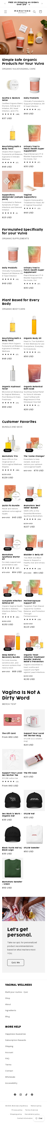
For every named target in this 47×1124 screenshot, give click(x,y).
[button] (5, 12)
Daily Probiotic (31, 98)
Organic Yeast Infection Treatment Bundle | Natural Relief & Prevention (34, 658)
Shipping (9, 1046)
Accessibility (11, 1083)
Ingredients (10, 1010)
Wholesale (10, 1077)
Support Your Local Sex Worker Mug (34, 735)
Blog (7, 1017)
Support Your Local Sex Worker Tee (12, 774)
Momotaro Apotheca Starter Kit (11, 557)
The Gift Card (9, 733)
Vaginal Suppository (30, 196)
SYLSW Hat (29, 814)
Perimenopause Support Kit (32, 602)
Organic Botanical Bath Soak (33, 388)
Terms (8, 1065)
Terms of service (31, 1110)
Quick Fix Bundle (11, 506)
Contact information (25, 1118)
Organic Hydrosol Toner (11, 388)
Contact (9, 1071)
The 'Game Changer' (34, 456)
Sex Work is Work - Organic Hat (12, 815)
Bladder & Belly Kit (33, 555)
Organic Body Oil (32, 338)
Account (9, 1052)
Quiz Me (15, 962)
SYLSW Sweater (32, 848)
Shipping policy (16, 1114)
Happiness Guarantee (15, 1034)
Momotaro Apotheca (20, 1106)
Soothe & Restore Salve (11, 99)
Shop (7, 998)
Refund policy (36, 1106)
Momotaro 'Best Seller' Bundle (32, 507)
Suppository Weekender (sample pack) (12, 197)
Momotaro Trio (10, 456)
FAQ (7, 1058)
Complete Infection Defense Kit (12, 602)
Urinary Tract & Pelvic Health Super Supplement (34, 149)
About (8, 1004)
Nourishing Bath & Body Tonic (11, 148)
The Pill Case (30, 773)
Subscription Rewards (15, 1040)
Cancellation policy (32, 1114)
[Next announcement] (42, 3)
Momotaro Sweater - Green (12, 883)
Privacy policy (17, 1110)
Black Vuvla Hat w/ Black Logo (12, 849)
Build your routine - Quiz (16, 992)
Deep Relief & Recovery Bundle (11, 656)
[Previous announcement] (5, 3)
